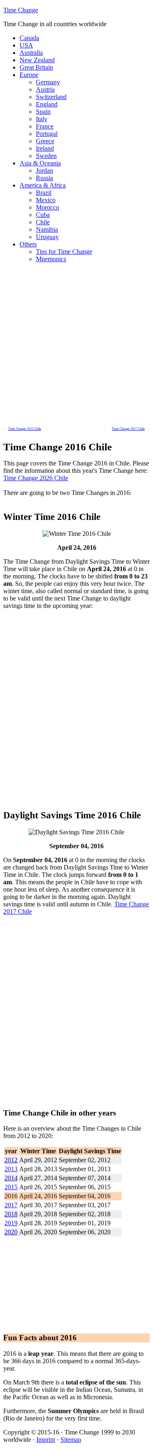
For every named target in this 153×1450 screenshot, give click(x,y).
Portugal (47, 133)
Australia (31, 52)
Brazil (43, 192)
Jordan (44, 170)
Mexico (45, 199)
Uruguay (47, 236)
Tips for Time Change (64, 251)
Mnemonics (51, 258)
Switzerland (51, 96)
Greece (45, 141)
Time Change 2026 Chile (35, 477)
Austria (45, 89)
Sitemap (70, 1439)
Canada (29, 37)
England (47, 104)
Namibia (47, 229)
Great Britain (36, 67)
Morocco (47, 207)
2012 (11, 1159)
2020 (11, 1232)
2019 (11, 1223)
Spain (43, 111)
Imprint (45, 1439)
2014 (11, 1177)
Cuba (43, 214)
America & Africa (43, 185)
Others (28, 244)
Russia (44, 177)
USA (26, 45)
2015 (11, 1186)
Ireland (45, 148)
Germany (48, 82)
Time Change (20, 10)
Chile (43, 222)
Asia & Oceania (40, 163)
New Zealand (37, 59)
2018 (11, 1214)
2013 (11, 1168)
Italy (41, 118)
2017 (11, 1205)
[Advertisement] (76, 346)
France (44, 126)
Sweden (46, 155)
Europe (29, 74)
